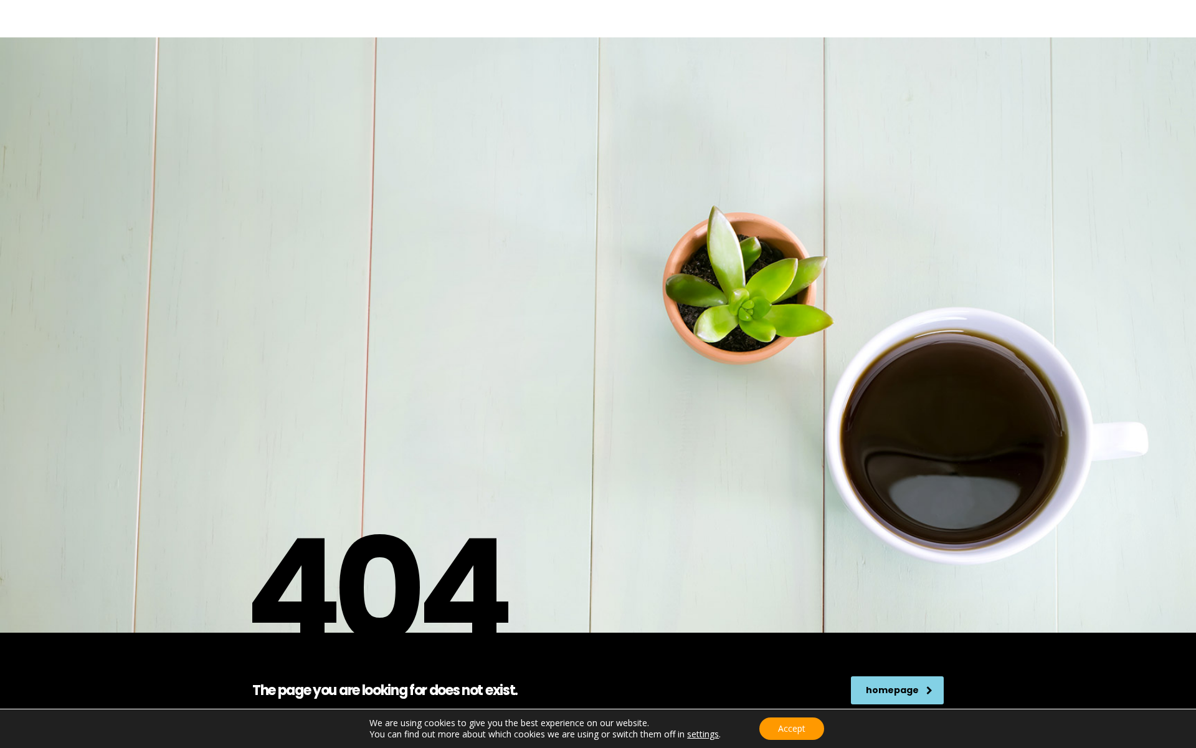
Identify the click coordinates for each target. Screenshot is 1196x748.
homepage (892, 690)
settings (703, 734)
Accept (791, 728)
